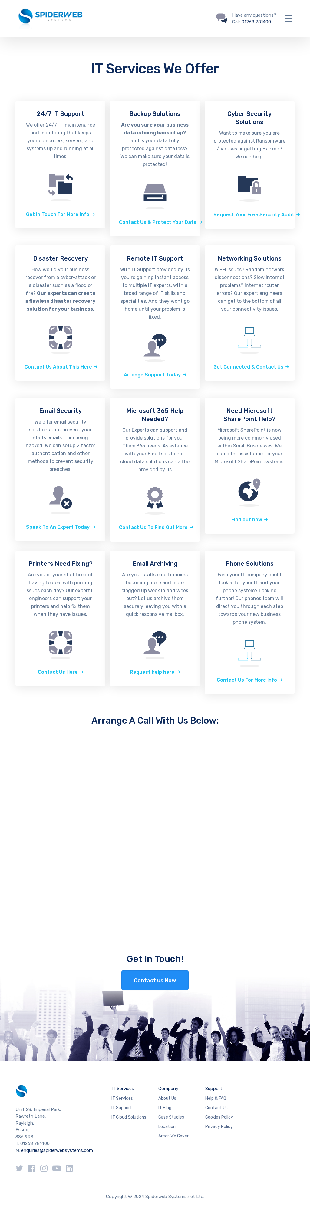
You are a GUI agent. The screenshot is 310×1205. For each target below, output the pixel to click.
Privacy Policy (219, 1126)
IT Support (121, 1107)
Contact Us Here (58, 672)
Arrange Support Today (152, 375)
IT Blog (164, 1107)
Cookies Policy (219, 1117)
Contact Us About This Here (58, 367)
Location (167, 1126)
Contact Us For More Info (247, 680)
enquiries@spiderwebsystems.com (57, 1150)
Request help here (152, 672)
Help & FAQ (215, 1098)
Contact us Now (155, 980)
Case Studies (171, 1117)
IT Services (122, 1088)
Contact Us (216, 1107)
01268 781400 (256, 22)
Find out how (246, 519)
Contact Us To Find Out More (153, 527)
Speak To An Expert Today (58, 527)
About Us (167, 1098)
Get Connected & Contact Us (248, 367)
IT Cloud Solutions (128, 1117)
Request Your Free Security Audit (253, 215)
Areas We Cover (173, 1136)
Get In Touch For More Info (57, 214)
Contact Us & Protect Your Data (157, 222)
